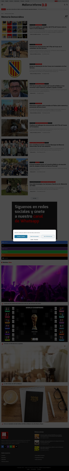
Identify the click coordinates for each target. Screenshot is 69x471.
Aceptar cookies (21, 236)
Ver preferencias (48, 236)
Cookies (31, 239)
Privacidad (36, 239)
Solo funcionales (34, 236)
